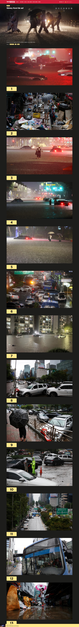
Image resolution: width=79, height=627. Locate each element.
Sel (15, 44)
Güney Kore (12, 44)
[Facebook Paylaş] (59, 8)
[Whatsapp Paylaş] (69, 8)
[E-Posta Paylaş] (71, 8)
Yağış (18, 44)
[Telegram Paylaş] (66, 8)
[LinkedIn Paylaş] (64, 8)
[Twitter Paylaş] (61, 8)
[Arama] (64, 2)
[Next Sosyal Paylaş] (56, 8)
